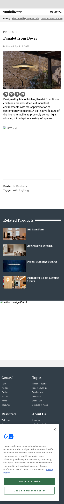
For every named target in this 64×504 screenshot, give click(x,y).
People (4, 401)
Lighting (24, 190)
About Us (36, 420)
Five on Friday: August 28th (25, 18)
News (4, 384)
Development (38, 392)
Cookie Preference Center (29, 490)
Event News (37, 401)
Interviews (36, 396)
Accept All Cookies (29, 481)
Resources (6, 405)
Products (10, 32)
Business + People (40, 405)
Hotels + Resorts (39, 384)
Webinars (6, 420)
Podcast (5, 396)
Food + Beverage (39, 388)
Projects (5, 388)
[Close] (54, 429)
